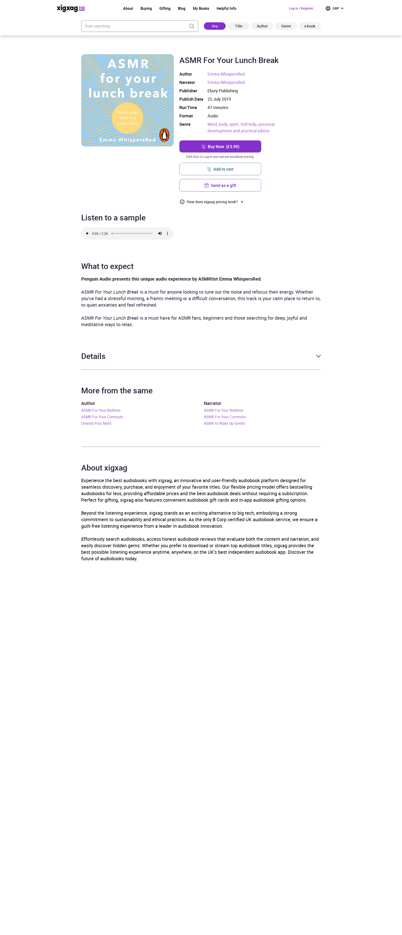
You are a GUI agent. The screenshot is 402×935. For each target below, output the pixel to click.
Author (262, 26)
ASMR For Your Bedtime (101, 410)
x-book (309, 26)
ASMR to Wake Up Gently (224, 423)
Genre (286, 26)
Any (215, 26)
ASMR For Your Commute (102, 416)
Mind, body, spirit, (224, 124)
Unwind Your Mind (96, 423)
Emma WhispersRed (226, 74)
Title (238, 26)
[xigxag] (71, 8)
